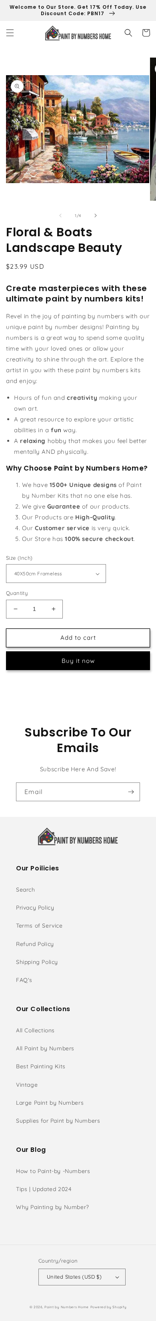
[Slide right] (95, 215)
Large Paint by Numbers (50, 1102)
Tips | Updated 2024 (43, 1189)
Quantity (17, 593)
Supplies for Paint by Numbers (58, 1120)
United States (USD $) (74, 1276)
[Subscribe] (131, 791)
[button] (10, 33)
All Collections (35, 1030)
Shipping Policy (37, 962)
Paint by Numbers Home (66, 1307)
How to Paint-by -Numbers (53, 1171)
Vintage (27, 1084)
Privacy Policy (35, 907)
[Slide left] (60, 215)
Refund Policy (35, 944)
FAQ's (24, 980)
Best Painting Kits (41, 1066)
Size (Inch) (19, 558)
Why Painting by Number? (52, 1207)
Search (25, 889)
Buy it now (78, 660)
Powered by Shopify (108, 1307)
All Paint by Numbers (45, 1048)
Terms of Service (39, 925)
